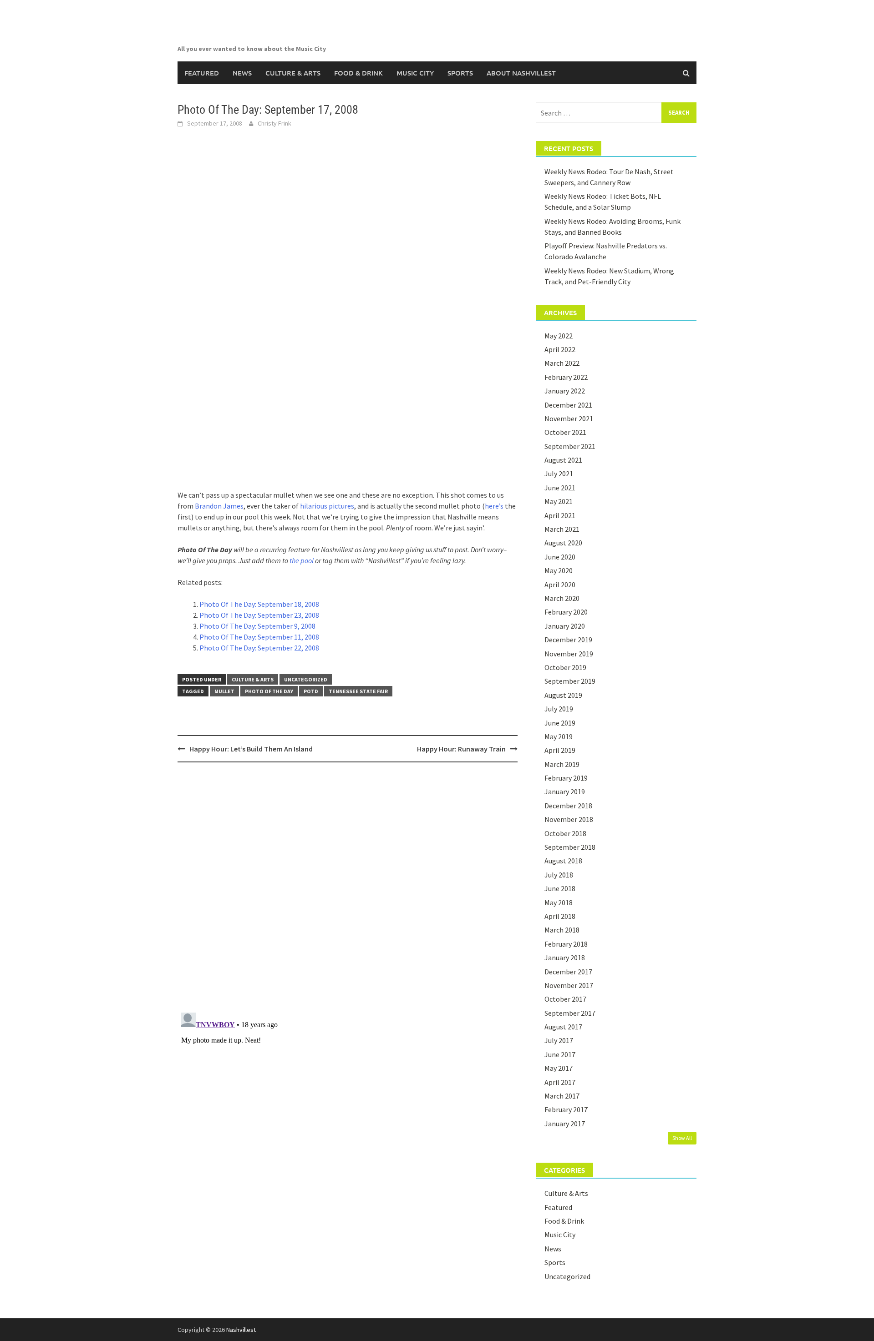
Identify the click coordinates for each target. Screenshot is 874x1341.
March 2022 (561, 363)
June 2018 (559, 888)
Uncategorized (305, 679)
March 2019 (561, 764)
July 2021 (558, 473)
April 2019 (559, 750)
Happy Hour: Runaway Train (461, 748)
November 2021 (568, 418)
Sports (460, 72)
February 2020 (566, 611)
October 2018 (565, 833)
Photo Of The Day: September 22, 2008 (259, 647)
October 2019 (565, 667)
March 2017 (561, 1095)
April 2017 (559, 1082)
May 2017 (558, 1068)
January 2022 (564, 390)
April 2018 (559, 916)
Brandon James (219, 505)
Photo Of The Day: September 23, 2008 (259, 615)
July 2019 (558, 708)
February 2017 (566, 1109)
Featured (201, 72)
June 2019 (559, 722)
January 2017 (564, 1123)
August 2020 (563, 542)
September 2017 (569, 1013)
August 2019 (563, 695)
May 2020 (558, 570)
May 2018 (558, 902)
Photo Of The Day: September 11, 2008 (259, 636)
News (242, 72)
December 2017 (568, 971)
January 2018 (564, 957)
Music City (415, 72)
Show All (682, 1137)
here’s (494, 505)
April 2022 (559, 349)
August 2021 (563, 459)
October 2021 (565, 432)
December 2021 (568, 404)
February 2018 (566, 943)
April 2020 (559, 584)
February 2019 (566, 777)
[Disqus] (348, 887)
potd (311, 691)
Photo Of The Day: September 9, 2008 (257, 625)
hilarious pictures (327, 505)
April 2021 (559, 515)
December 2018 (568, 805)
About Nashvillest (521, 72)
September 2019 (569, 681)
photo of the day (269, 691)
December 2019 (568, 639)
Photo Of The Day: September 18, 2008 (259, 604)
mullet (224, 691)
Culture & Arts (292, 72)
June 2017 (559, 1054)
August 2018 (563, 860)
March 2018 (561, 929)
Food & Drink (358, 72)
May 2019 (558, 736)
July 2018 (558, 874)
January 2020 (564, 625)
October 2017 (565, 998)
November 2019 (568, 653)
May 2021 (558, 501)
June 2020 (559, 556)
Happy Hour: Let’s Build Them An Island (251, 748)
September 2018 (569, 847)
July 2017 (558, 1040)
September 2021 (569, 446)
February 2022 (566, 377)
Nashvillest (241, 1330)
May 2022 (558, 335)
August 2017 (563, 1026)
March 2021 (561, 529)
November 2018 (568, 819)
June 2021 (559, 487)
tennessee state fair (358, 691)
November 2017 (568, 985)
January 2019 (564, 791)
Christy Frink (274, 123)
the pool (302, 560)
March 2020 (561, 598)
